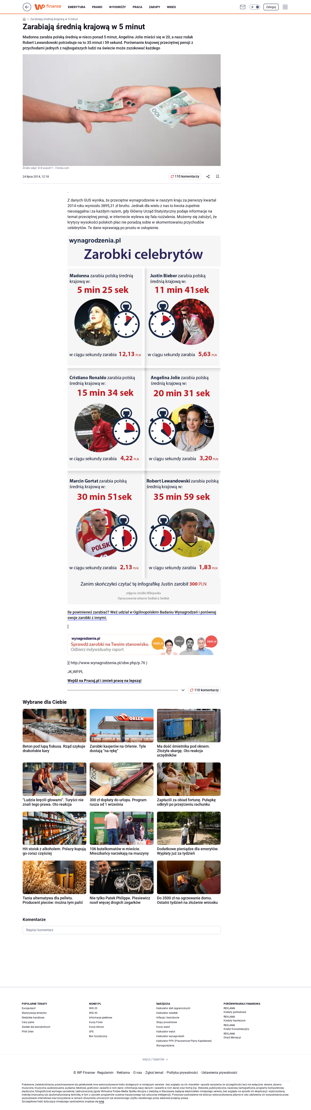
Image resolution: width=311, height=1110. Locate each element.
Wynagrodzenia (165, 1045)
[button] (254, 7)
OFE (91, 1031)
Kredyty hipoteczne (234, 1020)
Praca (137, 7)
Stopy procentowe (166, 1022)
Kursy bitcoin (96, 1026)
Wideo (171, 7)
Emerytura (76, 7)
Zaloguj (271, 7)
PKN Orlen (28, 1031)
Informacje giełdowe (100, 1017)
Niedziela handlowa (33, 1017)
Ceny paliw (28, 1022)
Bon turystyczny (98, 1036)
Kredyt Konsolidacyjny (236, 1029)
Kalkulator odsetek (167, 1012)
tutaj (101, 1101)
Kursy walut (163, 1026)
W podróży (117, 7)
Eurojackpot (29, 1008)
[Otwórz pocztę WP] (242, 7)
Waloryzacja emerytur (34, 1012)
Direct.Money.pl (232, 1037)
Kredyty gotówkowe (235, 1012)
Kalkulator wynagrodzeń (170, 1036)
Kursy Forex (96, 1022)
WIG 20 (93, 1008)
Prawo (97, 7)
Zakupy (154, 7)
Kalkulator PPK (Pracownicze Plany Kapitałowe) (184, 1040)
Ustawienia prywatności (218, 1073)
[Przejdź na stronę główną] (27, 10)
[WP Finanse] (51, 7)
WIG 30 (93, 1012)
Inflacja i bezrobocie (167, 1017)
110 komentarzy (187, 176)
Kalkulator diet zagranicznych (173, 1008)
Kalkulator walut (165, 1031)
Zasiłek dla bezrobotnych (36, 1026)
